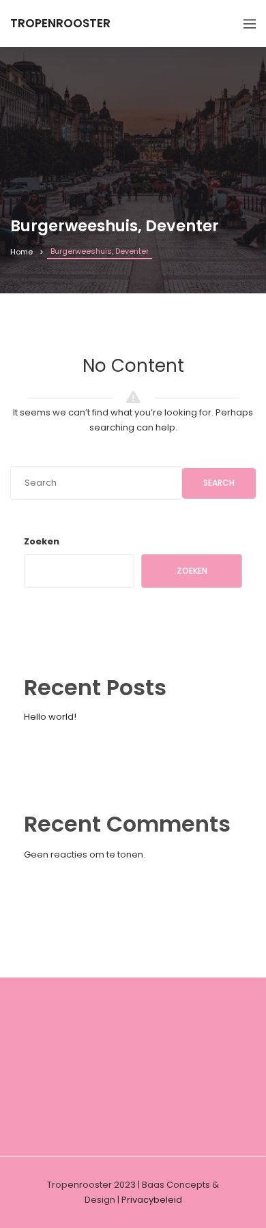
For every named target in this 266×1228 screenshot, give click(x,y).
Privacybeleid (151, 1199)
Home (21, 251)
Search (219, 482)
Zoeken (41, 541)
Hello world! (50, 716)
